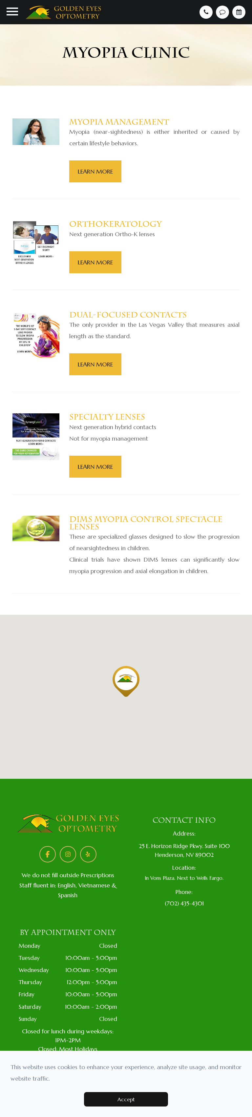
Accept (126, 1099)
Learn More (95, 171)
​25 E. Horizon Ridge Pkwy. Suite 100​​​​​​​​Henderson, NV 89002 (184, 850)
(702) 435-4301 (184, 903)
